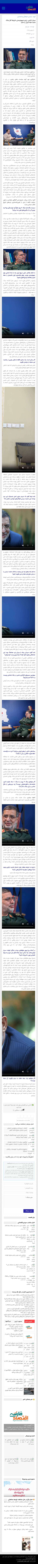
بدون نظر (31, 41)
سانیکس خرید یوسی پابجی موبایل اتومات (15, 1255)
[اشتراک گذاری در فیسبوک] (32, 1116)
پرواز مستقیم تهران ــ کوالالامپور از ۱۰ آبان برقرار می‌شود (13, 1371)
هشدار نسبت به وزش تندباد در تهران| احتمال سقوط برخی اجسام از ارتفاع (14, 1345)
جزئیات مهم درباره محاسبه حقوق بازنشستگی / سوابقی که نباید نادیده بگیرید (14, 1381)
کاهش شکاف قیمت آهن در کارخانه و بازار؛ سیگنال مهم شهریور (14, 1389)
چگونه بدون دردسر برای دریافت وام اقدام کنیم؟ (16, 1299)
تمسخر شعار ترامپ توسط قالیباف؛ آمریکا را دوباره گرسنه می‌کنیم (15, 1136)
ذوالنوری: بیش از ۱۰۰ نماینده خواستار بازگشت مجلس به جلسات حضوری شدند (16, 1143)
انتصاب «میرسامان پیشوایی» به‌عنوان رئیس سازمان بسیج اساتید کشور (17, 1129)
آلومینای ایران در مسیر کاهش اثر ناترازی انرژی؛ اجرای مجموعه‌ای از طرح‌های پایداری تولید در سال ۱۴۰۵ (15, 1249)
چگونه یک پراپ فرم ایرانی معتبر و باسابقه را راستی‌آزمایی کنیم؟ (19, 1302)
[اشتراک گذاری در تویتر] (28, 1116)
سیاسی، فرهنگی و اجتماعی (24, 17)
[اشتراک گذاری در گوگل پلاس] (22, 1116)
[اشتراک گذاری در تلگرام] (25, 1116)
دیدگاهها (8, 1321)
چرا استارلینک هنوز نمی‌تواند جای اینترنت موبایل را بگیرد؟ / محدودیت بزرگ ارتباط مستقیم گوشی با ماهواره (14, 1328)
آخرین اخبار (28, 1321)
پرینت (33, 45)
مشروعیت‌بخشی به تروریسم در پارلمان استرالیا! (17, 1150)
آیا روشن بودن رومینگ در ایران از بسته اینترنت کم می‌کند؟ (14, 1335)
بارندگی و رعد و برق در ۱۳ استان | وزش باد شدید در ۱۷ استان (14, 1353)
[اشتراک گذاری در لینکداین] (18, 1116)
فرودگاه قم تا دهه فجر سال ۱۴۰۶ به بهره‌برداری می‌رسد (13, 1362)
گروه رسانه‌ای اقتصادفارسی (23, 1561)
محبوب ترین (18, 1321)
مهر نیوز (27, 27)
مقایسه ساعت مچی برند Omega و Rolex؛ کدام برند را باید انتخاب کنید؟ (15, 1277)
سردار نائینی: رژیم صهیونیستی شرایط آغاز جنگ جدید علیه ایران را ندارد (20, 21)
